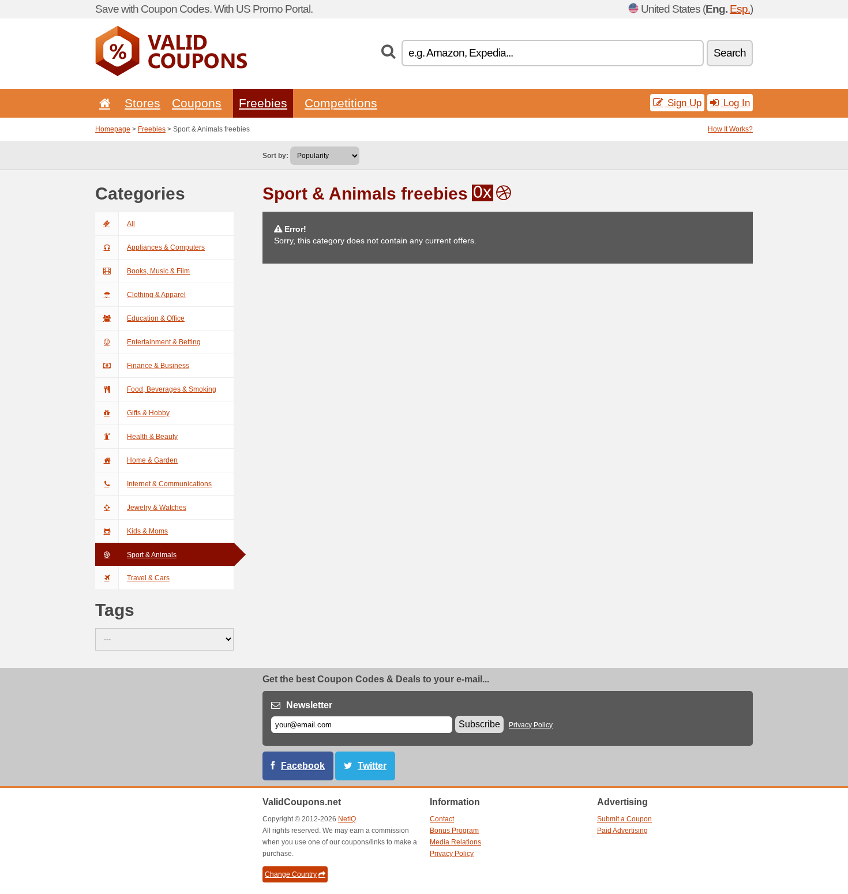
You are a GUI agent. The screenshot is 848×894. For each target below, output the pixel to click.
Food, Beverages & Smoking (171, 389)
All (131, 224)
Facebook (303, 766)
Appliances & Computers (166, 247)
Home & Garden (152, 460)
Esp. (740, 9)
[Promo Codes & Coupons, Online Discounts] (171, 74)
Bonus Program (454, 831)
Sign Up (683, 102)
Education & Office (156, 318)
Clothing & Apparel (156, 295)
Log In (735, 102)
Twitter (372, 766)
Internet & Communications (169, 484)
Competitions (341, 103)
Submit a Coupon (624, 819)
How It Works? (730, 129)
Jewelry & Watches (156, 508)
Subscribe (479, 724)
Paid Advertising (622, 831)
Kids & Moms (147, 531)
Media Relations (455, 842)
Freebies (263, 103)
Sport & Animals (152, 555)
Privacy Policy (531, 725)
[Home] (102, 103)
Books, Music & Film (158, 271)
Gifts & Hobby (148, 413)
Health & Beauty (152, 437)
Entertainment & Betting (164, 342)
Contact (442, 819)
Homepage (112, 129)
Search (730, 53)
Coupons (197, 103)
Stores (142, 103)
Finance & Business (158, 366)
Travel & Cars (148, 578)
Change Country (291, 874)
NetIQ (347, 819)
